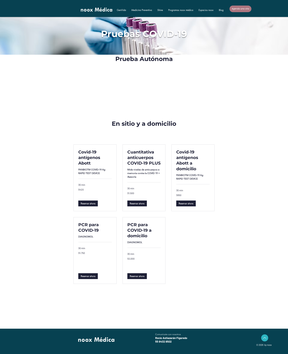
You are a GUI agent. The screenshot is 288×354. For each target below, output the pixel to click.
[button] (181, 8)
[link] (95, 157)
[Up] (264, 337)
